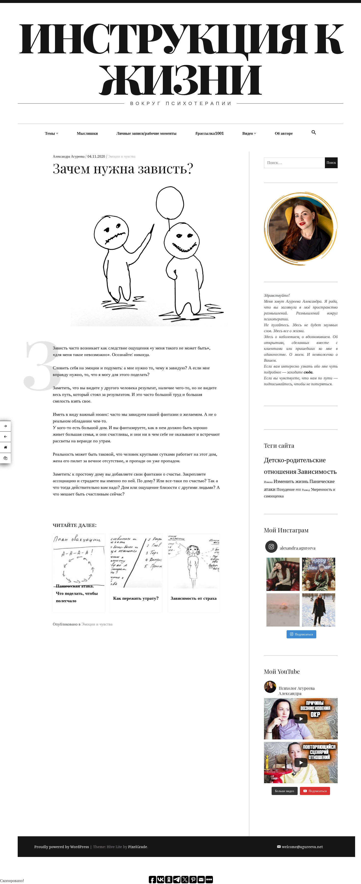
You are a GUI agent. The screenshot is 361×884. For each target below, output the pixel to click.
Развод (306, 490)
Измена (268, 482)
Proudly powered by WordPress (61, 847)
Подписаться (304, 634)
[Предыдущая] (5, 437)
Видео (247, 133)
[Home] (5, 447)
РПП (298, 490)
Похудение (286, 489)
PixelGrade (137, 847)
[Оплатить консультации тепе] (283, 574)
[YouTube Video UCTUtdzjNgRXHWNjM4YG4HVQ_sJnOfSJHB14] (301, 762)
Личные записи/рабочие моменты (146, 133)
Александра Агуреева (69, 156)
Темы (50, 133)
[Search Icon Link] (314, 132)
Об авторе (284, 133)
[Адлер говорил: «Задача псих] (318, 610)
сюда (308, 372)
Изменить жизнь (291, 481)
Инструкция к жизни (180, 57)
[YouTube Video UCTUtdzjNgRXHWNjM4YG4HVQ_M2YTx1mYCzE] (301, 718)
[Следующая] (5, 426)
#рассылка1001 (209, 133)
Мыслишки (87, 133)
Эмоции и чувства (121, 156)
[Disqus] (136, 704)
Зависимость (317, 471)
